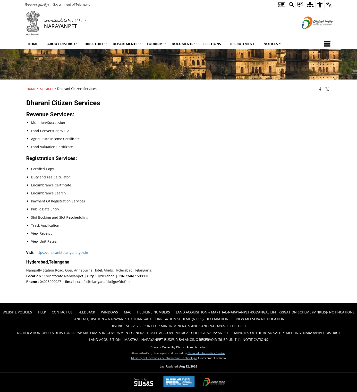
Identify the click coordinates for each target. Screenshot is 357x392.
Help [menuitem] (42, 312)
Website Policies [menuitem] (17, 312)
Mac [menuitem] (127, 312)
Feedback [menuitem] (86, 312)
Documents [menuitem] (182, 43)
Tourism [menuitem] (154, 43)
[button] (328, 43)
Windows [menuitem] (109, 312)
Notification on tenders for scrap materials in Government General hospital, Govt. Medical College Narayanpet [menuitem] (122, 332)
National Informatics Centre (206, 353)
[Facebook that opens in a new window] (320, 89)
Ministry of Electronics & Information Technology (164, 358)
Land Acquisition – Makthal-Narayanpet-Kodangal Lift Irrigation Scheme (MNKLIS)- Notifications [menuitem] (265, 312)
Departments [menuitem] (125, 43)
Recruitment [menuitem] (242, 43)
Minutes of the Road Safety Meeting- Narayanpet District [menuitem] (287, 332)
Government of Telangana (71, 4)
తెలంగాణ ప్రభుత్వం (37, 4)
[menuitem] (281, 4)
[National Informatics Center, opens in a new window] (179, 382)
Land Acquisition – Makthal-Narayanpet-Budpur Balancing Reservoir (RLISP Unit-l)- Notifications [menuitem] (178, 339)
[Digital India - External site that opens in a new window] (311, 33)
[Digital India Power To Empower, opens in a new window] (214, 382)
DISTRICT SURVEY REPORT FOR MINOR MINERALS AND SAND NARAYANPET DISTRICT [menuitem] (178, 326)
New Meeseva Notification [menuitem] (260, 319)
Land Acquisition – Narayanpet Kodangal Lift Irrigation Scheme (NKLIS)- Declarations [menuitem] (151, 319)
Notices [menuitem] (271, 43)
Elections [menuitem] (212, 43)
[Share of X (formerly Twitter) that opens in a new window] (327, 89)
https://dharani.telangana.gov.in (61, 252)
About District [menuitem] (61, 43)
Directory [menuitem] (94, 43)
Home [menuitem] (33, 43)
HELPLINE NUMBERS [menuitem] (153, 312)
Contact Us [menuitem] (62, 312)
